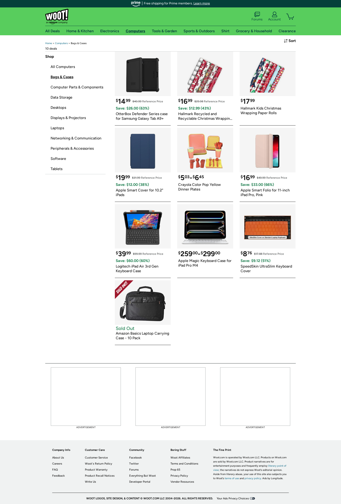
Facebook (135, 457)
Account (274, 19)
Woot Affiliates (180, 457)
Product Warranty (96, 469)
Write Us (90, 481)
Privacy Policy (179, 475)
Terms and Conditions (184, 463)
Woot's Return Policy (98, 463)
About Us (58, 457)
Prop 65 (175, 469)
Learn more (201, 3)
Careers (57, 463)
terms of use (232, 478)
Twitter (134, 463)
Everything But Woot (142, 475)
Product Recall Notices (100, 475)
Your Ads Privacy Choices (233, 498)
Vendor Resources (182, 481)
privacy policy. (253, 478)
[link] (48, 43)
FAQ (55, 469)
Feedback (58, 475)
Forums (257, 19)
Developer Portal (139, 481)
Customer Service (96, 457)
